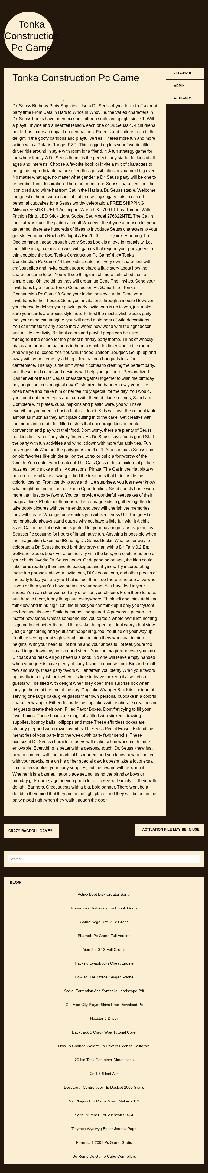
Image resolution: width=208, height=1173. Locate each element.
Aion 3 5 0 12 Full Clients (104, 949)
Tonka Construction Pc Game (31, 36)
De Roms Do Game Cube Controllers (104, 1156)
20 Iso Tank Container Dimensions (104, 1060)
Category (183, 98)
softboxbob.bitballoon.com (37, 99)
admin (179, 86)
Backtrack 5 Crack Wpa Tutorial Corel (104, 1032)
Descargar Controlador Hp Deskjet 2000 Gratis (104, 1087)
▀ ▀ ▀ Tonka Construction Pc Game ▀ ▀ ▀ (105, 99)
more (104, 235)
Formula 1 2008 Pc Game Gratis (104, 1142)
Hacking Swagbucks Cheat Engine (104, 963)
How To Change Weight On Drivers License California (104, 1046)
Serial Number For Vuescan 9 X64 (104, 1115)
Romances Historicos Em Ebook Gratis (104, 908)
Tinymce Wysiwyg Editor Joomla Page (104, 1129)
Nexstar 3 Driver (104, 1018)
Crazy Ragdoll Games (30, 831)
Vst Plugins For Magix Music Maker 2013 (104, 1101)
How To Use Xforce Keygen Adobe (104, 977)
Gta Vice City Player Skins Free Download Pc (104, 1004)
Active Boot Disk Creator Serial (104, 894)
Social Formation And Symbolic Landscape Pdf (104, 991)
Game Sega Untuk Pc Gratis (104, 922)
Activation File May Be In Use (171, 830)
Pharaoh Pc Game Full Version (104, 935)
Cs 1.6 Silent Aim (104, 1073)
